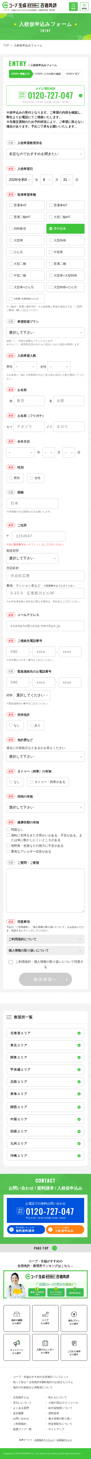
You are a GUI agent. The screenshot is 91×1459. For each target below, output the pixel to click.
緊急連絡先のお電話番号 (34, 671)
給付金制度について (60, 1408)
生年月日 (23, 441)
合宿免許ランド (64, 1440)
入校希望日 (25, 169)
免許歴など (25, 740)
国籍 (20, 492)
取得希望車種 (26, 194)
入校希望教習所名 (29, 143)
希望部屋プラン (28, 321)
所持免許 (23, 714)
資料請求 (53, 1413)
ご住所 (22, 525)
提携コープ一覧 (22, 1429)
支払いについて (22, 1402)
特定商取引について (60, 1423)
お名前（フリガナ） (31, 415)
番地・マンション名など (40, 585)
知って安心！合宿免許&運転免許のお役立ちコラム (43, 1382)
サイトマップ (56, 1429)
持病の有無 (25, 796)
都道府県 (12, 550)
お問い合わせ (21, 1418)
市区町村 (12, 568)
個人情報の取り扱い (60, 1418)
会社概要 (18, 1413)
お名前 (22, 390)
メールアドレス (28, 615)
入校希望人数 (26, 355)
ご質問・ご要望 (28, 862)
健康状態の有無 (28, 822)
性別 (20, 467)
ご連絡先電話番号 (29, 640)
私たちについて (57, 1397)
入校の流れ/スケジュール (63, 1402)
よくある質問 (21, 1408)
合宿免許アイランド (44, 1440)
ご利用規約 (19, 1423)
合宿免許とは (21, 1397)
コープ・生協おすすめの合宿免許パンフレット (41, 1376)
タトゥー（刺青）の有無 (34, 771)
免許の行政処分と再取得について (33, 1387)
